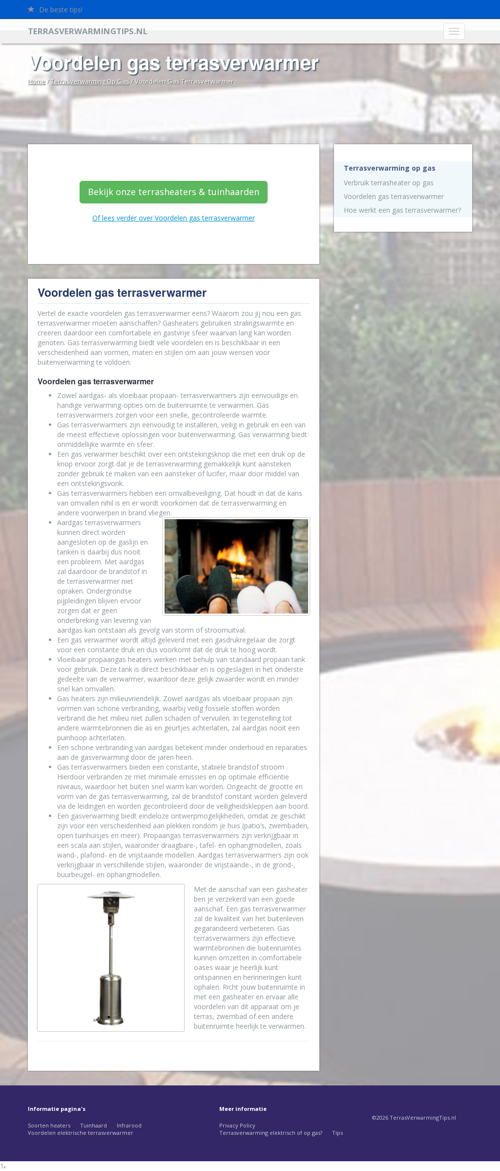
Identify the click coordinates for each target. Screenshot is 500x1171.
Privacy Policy (237, 1125)
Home (36, 81)
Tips (337, 1132)
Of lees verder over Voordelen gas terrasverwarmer (173, 217)
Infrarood (129, 1125)
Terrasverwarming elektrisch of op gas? (270, 1132)
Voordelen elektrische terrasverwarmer (80, 1132)
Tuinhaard (93, 1125)
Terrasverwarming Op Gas (90, 81)
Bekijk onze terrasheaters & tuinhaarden (173, 192)
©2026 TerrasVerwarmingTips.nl (414, 1117)
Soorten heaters (49, 1125)
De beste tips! (60, 9)
